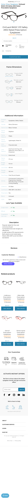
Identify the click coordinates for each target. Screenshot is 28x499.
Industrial (18, 180)
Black (10, 127)
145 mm (11, 171)
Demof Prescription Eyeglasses (7, 332)
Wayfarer (11, 131)
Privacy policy (18, 440)
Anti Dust (11, 149)
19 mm (10, 163)
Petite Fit (18, 140)
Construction (19, 178)
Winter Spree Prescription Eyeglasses (21, 332)
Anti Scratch (18, 150)
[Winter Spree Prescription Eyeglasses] (21, 315)
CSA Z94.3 (18, 189)
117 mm (11, 159)
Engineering (12, 180)
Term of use (9, 440)
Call (13, 408)
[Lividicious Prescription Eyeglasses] (7, 280)
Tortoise (14, 127)
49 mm (11, 167)
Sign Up (21, 389)
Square (18, 175)
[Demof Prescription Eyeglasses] (7, 315)
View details (7, 308)
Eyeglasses (14, 4)
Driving (11, 183)
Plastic (10, 136)
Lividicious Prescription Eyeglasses (7, 297)
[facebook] (4, 395)
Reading (15, 183)
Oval (10, 175)
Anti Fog (16, 149)
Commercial (12, 178)
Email (20, 408)
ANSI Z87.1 (11, 189)
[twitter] (9, 395)
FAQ (7, 408)
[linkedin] (23, 395)
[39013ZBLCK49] (14, 16)
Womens (14, 124)
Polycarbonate (13, 145)
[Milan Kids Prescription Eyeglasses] (21, 280)
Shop (8, 4)
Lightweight (12, 140)
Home (3, 4)
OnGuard (11, 196)
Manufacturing (13, 181)
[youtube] (18, 395)
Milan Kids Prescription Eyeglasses (21, 297)
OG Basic (11, 186)
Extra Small (12, 155)
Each (10, 199)
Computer (20, 181)
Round (13, 175)
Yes (9, 193)
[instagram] (14, 395)
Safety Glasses (19, 120)
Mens (10, 124)
